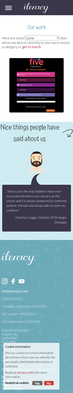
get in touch (31, 47)
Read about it (35, 97)
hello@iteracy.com (15, 291)
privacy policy (26, 372)
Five (37, 64)
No (49, 383)
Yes (37, 383)
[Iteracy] (36, 8)
